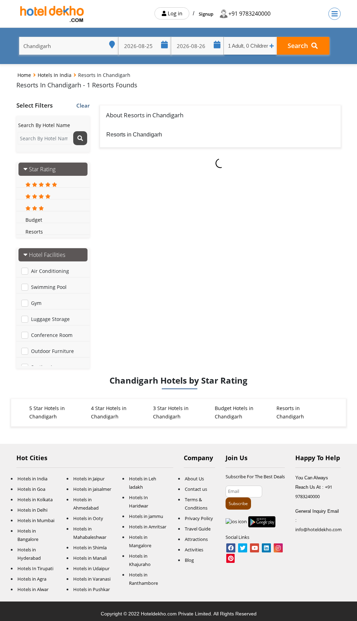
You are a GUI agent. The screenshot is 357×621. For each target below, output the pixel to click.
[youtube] (254, 548)
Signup (206, 14)
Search (299, 45)
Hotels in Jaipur (89, 478)
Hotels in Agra (31, 579)
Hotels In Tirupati (35, 568)
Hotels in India (55, 75)
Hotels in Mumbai (35, 520)
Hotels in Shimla (90, 547)
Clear (83, 105)
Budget (33, 220)
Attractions (196, 539)
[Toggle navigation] (334, 14)
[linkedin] (266, 548)
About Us (194, 478)
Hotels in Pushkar (91, 589)
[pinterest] (230, 559)
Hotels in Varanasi (92, 579)
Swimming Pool (49, 287)
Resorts (34, 231)
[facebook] (230, 548)
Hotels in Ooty (88, 518)
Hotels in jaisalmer (92, 489)
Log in (174, 13)
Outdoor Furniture (52, 351)
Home (24, 75)
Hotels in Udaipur (91, 568)
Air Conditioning (50, 271)
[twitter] (242, 548)
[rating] (41, 184)
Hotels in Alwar (32, 589)
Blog (189, 560)
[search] (80, 138)
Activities (194, 550)
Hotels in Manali (90, 558)
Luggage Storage (50, 319)
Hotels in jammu (146, 516)
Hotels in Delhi (32, 510)
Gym (36, 303)
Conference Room (52, 335)
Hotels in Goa (31, 489)
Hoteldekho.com (159, 613)
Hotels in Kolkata (35, 499)
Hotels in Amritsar (147, 527)
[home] (52, 14)
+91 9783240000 (249, 13)
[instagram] (278, 548)
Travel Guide (198, 529)
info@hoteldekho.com (318, 529)
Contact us (196, 489)
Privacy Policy (199, 518)
